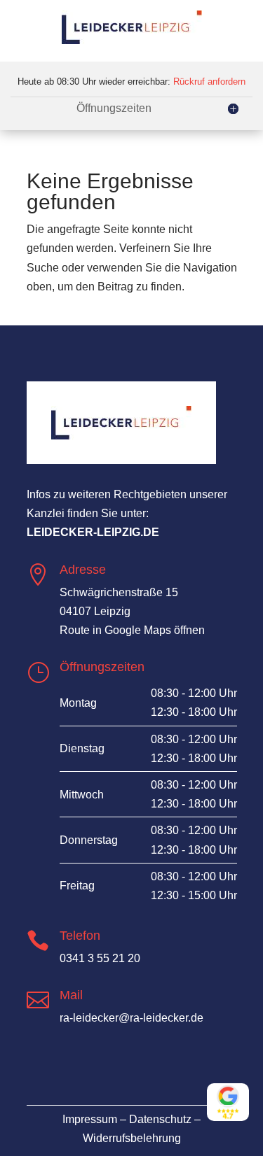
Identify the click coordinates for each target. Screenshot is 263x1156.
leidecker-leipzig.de (93, 532)
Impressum (89, 1119)
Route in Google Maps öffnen (132, 630)
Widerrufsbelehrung (132, 1138)
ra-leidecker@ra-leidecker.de (131, 1018)
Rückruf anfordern (209, 81)
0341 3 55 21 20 (100, 958)
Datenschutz (160, 1119)
